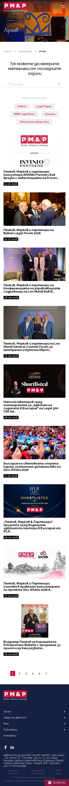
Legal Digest (44, 106)
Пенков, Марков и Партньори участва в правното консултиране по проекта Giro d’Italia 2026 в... (32, 586)
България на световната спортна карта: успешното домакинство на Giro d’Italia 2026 (32, 467)
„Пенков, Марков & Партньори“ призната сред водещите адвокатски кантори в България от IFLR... (32, 526)
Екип (6, 723)
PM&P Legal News (24, 114)
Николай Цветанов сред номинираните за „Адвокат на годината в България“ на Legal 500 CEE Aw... (31, 406)
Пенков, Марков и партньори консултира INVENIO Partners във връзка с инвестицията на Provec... (31, 175)
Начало (8, 51)
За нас (7, 711)
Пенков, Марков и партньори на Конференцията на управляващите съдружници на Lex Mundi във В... (32, 288)
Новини (21, 106)
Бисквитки (59, 782)
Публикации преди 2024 (34, 121)
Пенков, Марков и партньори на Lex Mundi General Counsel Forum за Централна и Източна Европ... (32, 347)
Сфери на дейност (15, 717)
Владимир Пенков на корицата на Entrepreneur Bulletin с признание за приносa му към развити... (32, 645)
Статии (50, 114)
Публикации (25, 51)
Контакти (10, 735)
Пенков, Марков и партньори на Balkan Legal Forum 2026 (29, 231)
